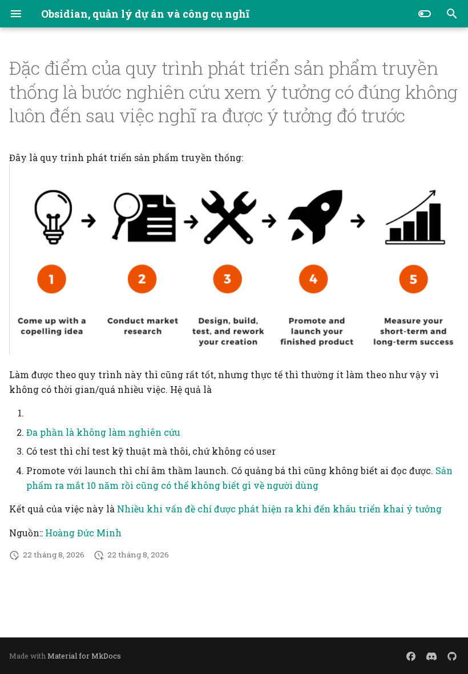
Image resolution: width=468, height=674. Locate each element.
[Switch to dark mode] (424, 13)
